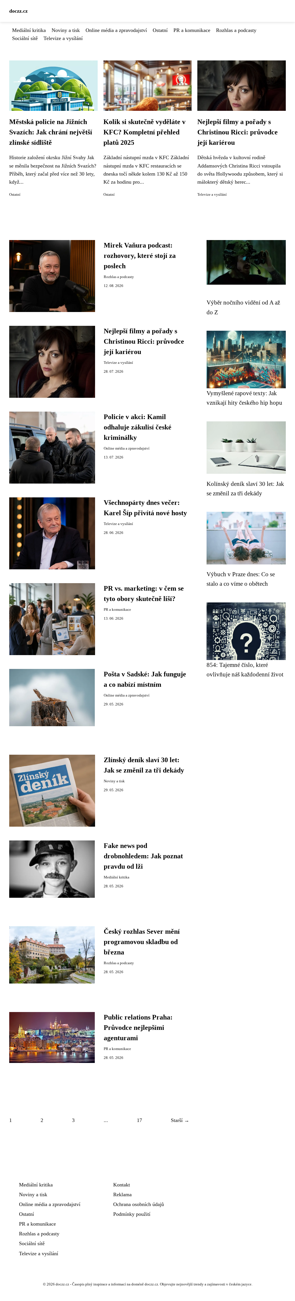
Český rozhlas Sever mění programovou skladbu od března (142, 942)
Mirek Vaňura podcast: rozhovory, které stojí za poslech (140, 255)
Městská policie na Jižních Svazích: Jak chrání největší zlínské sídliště (50, 132)
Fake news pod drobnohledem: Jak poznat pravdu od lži (143, 856)
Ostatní (160, 30)
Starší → (180, 1120)
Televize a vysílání (63, 38)
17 (139, 1120)
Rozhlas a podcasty (236, 30)
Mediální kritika (29, 30)
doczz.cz (18, 11)
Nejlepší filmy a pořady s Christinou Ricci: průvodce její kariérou (237, 132)
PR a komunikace (191, 30)
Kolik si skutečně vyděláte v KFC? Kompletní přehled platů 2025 (144, 132)
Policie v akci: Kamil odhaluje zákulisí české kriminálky (137, 427)
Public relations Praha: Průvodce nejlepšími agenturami (138, 1027)
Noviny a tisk (66, 30)
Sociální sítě (25, 38)
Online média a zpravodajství (116, 30)
